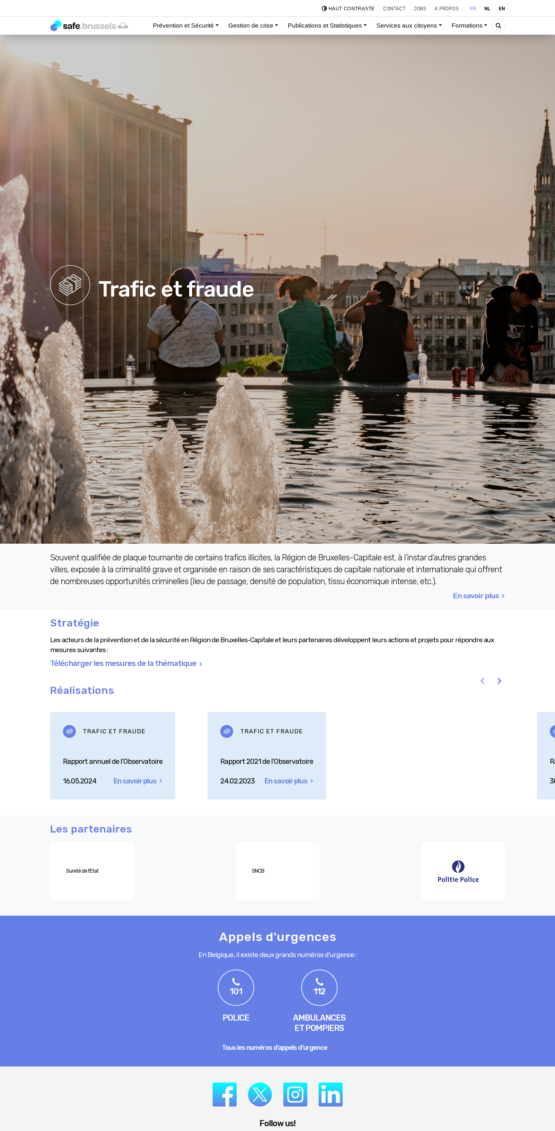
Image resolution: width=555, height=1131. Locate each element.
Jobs (420, 9)
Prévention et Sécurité (183, 25)
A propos (447, 9)
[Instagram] (295, 1095)
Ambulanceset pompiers (319, 1023)
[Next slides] (499, 681)
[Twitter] (260, 1095)
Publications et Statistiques (325, 25)
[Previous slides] (482, 681)
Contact (394, 9)
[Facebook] (225, 1095)
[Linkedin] (331, 1095)
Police (236, 1018)
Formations (467, 25)
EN (502, 9)
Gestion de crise (250, 25)
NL (487, 9)
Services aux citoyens (406, 25)
